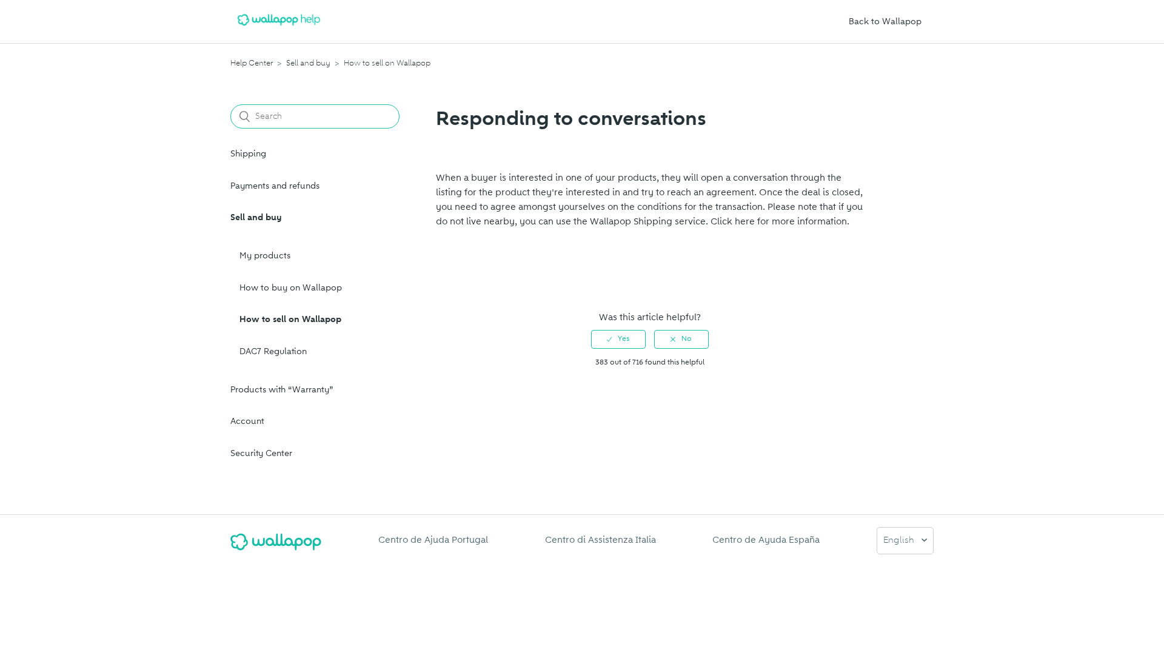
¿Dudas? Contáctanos (488, 278)
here (745, 221)
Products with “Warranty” (281, 389)
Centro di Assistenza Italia (600, 539)
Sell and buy (308, 63)
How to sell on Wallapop (387, 63)
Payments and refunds (274, 186)
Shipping (248, 153)
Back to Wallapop (885, 21)
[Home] (278, 28)
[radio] (618, 339)
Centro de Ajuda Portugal (433, 539)
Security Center (261, 453)
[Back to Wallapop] (275, 546)
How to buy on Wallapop (290, 287)
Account (247, 421)
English (900, 541)
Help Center (251, 63)
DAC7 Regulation (273, 351)
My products (264, 255)
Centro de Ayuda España (766, 539)
